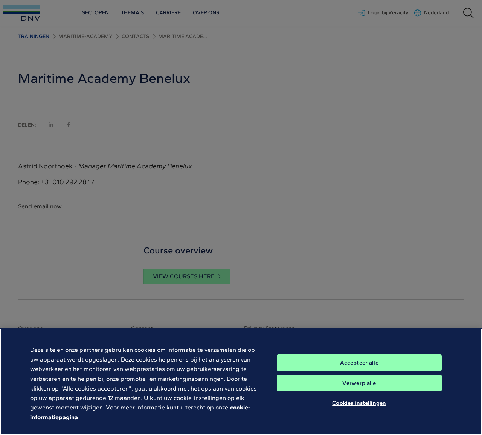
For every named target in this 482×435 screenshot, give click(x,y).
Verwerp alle (359, 383)
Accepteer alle (359, 362)
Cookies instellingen (359, 403)
